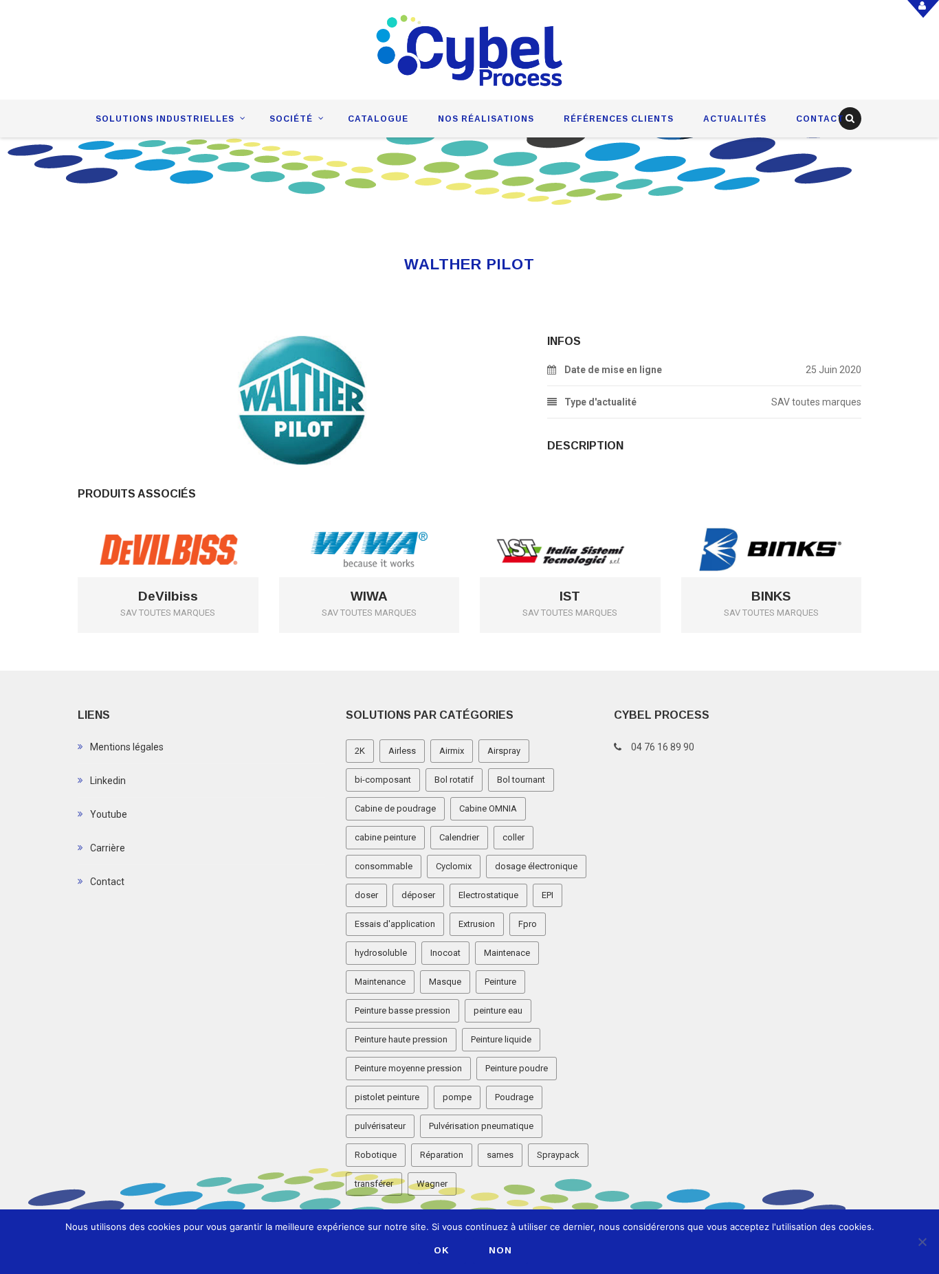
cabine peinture (385, 837)
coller (513, 837)
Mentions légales (127, 746)
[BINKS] (790, 526)
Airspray (503, 751)
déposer (418, 895)
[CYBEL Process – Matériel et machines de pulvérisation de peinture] (470, 50)
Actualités (734, 119)
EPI (547, 895)
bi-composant (383, 779)
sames (500, 1155)
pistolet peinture (387, 1097)
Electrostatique (488, 895)
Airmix (451, 751)
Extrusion (477, 924)
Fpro (527, 924)
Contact (820, 119)
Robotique (376, 1155)
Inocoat (445, 953)
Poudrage (514, 1097)
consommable (383, 866)
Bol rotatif (454, 779)
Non (500, 1250)
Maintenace (507, 953)
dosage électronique (536, 866)
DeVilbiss (168, 596)
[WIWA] (388, 526)
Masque (445, 981)
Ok (442, 1250)
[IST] (589, 526)
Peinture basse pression (402, 1010)
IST (570, 596)
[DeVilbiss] (187, 526)
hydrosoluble (381, 953)
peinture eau (498, 1010)
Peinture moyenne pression (408, 1068)
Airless (402, 751)
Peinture (500, 981)
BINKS (771, 596)
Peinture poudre (516, 1068)
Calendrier (459, 837)
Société (291, 119)
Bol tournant (521, 779)
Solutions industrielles (165, 119)
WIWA (369, 596)
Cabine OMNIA (488, 808)
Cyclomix (454, 866)
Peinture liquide (501, 1039)
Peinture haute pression (401, 1039)
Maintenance (380, 981)
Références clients (619, 119)
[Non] (922, 1242)
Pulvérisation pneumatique (481, 1126)
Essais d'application (395, 924)
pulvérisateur (380, 1126)
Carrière (107, 847)
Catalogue (378, 119)
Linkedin (108, 780)
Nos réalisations (486, 119)
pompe (457, 1097)
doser (366, 895)
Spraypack (558, 1155)
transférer (374, 1183)
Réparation (441, 1155)
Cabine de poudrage (395, 808)
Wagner (432, 1183)
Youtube (108, 814)
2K (360, 751)
